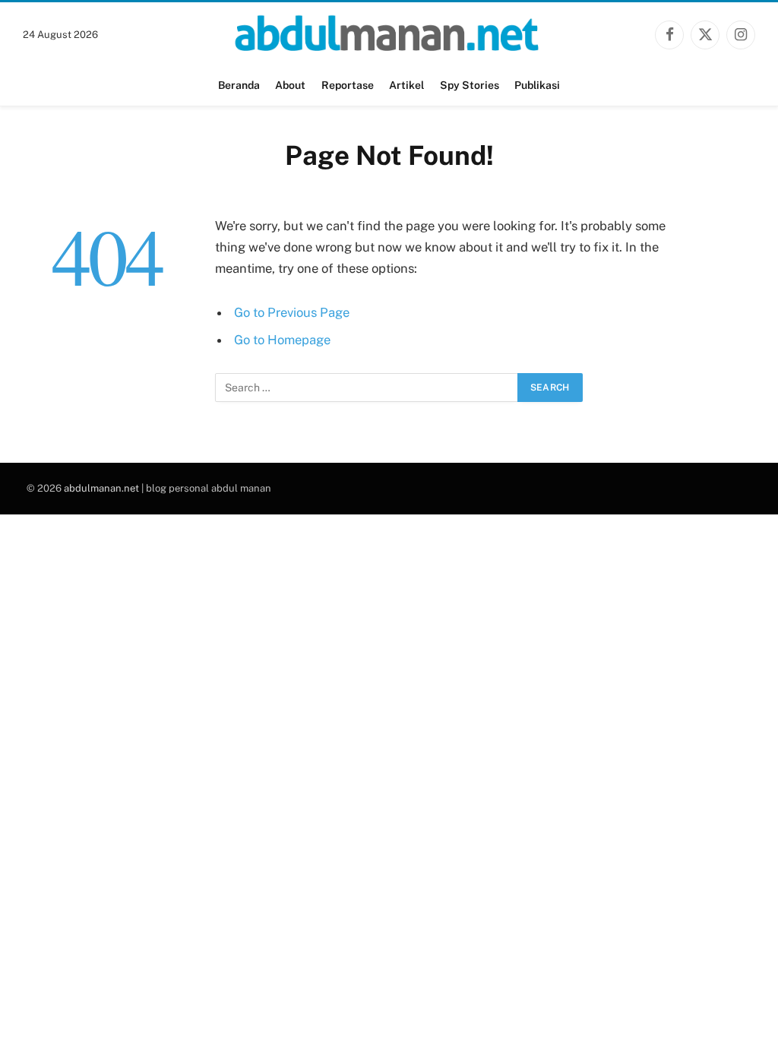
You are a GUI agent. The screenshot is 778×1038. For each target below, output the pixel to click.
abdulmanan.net (101, 488)
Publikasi (537, 85)
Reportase (347, 85)
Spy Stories (469, 85)
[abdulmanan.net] (389, 34)
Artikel (406, 85)
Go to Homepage (282, 339)
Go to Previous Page (291, 312)
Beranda (239, 85)
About (290, 85)
